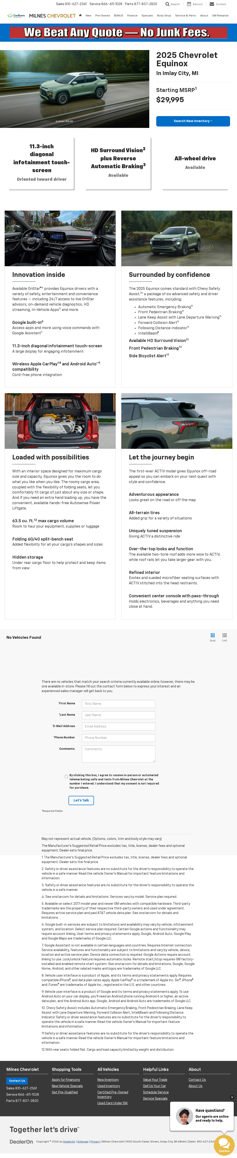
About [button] (204, 15)
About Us (196, 1086)
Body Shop (164, 15)
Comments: (67, 749)
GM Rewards (220, 15)
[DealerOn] (21, 1141)
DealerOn (69, 1141)
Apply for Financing (66, 1080)
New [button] (88, 15)
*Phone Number (64, 737)
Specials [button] (147, 15)
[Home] (80, 15)
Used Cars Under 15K (112, 1103)
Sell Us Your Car (154, 1086)
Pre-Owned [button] (102, 15)
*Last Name (67, 715)
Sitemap (82, 1141)
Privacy (95, 1141)
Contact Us (17, 1081)
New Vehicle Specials (67, 1086)
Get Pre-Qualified (65, 1092)
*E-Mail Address (63, 726)
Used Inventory (108, 1086)
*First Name (66, 703)
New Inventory (108, 1080)
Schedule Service (156, 1092)
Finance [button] (132, 15)
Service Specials (155, 1098)
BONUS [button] (118, 15)
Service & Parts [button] (185, 15)
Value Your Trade (155, 1080)
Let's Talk (81, 800)
